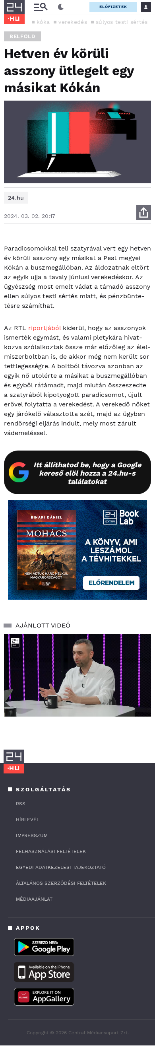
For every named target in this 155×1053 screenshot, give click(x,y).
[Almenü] (40, 7)
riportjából (44, 328)
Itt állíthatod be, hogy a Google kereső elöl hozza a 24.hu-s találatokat (87, 473)
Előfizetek (113, 6)
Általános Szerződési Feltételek (61, 883)
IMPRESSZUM (32, 835)
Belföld (22, 36)
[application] (77, 675)
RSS (20, 803)
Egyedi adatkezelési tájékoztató (61, 867)
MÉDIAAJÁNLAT (34, 899)
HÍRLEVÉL (27, 819)
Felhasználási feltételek (51, 851)
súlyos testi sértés (122, 22)
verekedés (72, 22)
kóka (43, 22)
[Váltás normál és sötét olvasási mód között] (61, 7)
